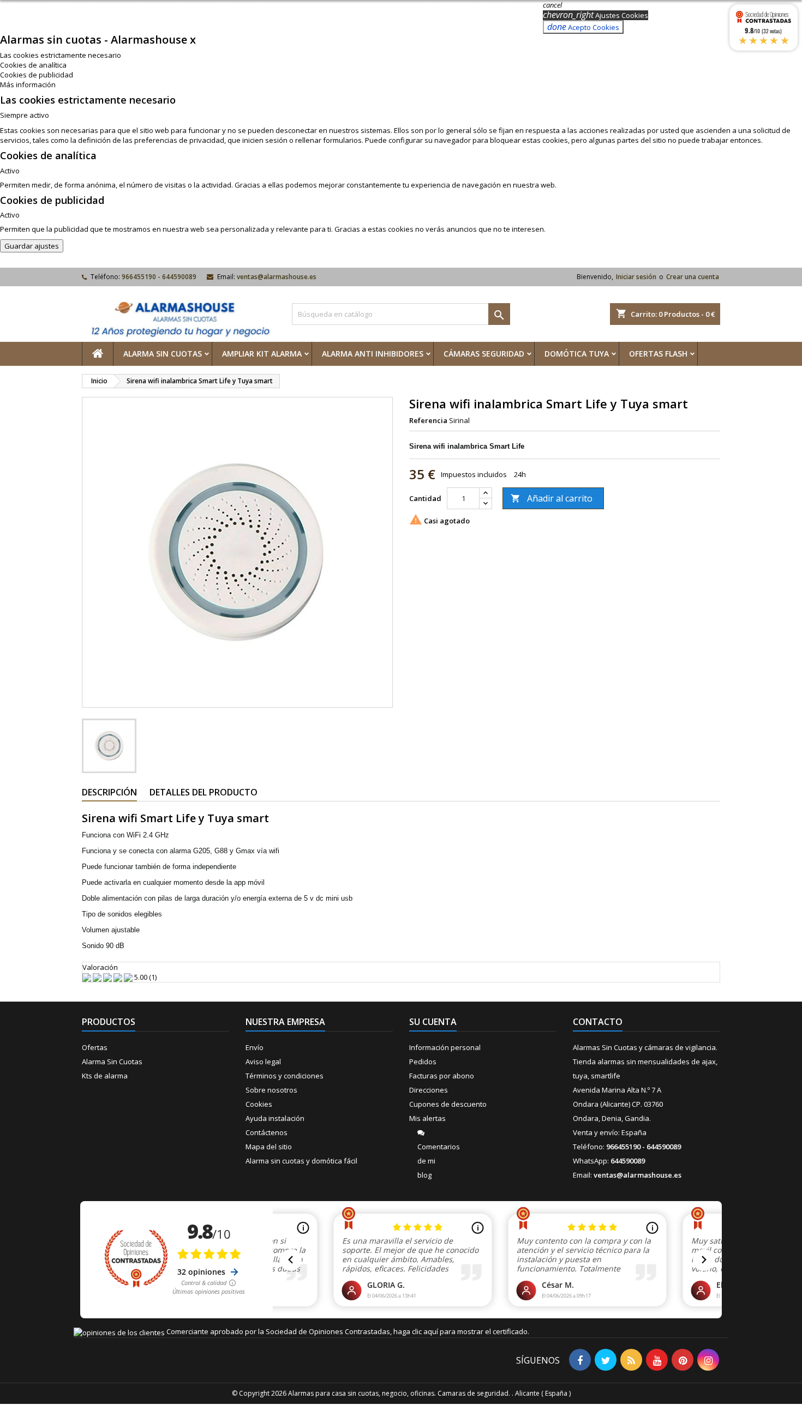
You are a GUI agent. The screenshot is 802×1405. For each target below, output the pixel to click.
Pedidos (422, 1061)
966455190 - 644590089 (159, 276)
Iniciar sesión (636, 276)
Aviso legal (263, 1061)
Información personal (445, 1047)
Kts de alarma (105, 1076)
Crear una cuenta (692, 276)
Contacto (598, 1022)
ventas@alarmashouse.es (276, 276)
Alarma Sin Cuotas (162, 353)
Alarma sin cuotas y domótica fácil (301, 1161)
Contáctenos (267, 1132)
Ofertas (94, 1047)
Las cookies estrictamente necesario (60, 55)
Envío (255, 1047)
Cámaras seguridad (484, 353)
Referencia (428, 420)
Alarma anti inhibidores (372, 353)
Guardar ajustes (31, 246)
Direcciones (428, 1090)
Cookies (259, 1104)
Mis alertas (427, 1118)
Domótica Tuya (576, 353)
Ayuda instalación (275, 1118)
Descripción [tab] (109, 792)
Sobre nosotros (271, 1090)
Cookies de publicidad (36, 75)
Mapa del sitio (269, 1146)
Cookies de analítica (33, 65)
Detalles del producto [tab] (203, 792)
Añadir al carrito (551, 498)
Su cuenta (433, 1022)
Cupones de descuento (448, 1104)
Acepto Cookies (583, 27)
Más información (28, 84)
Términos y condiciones (285, 1076)
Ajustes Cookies (595, 15)
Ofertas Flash (658, 353)
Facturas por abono (441, 1076)
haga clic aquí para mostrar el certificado (460, 1331)
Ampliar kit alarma (262, 353)
